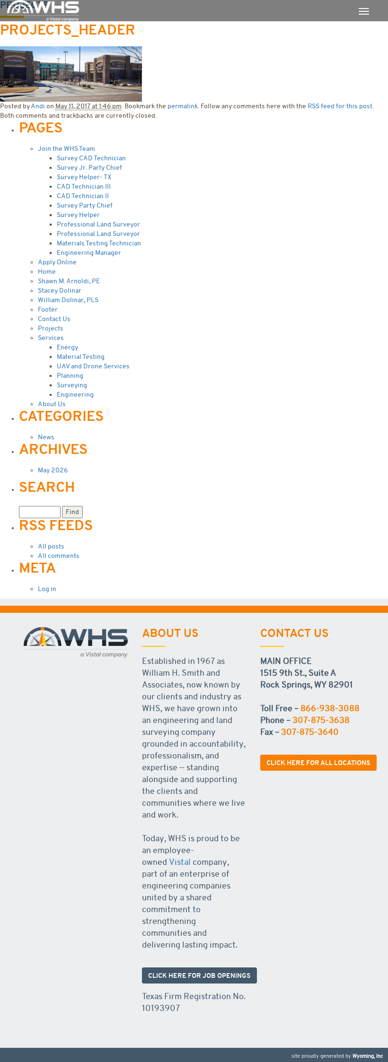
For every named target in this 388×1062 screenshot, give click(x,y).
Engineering (75, 395)
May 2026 (53, 470)
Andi (38, 106)
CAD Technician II (83, 196)
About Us (52, 404)
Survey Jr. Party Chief (89, 168)
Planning (70, 376)
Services (51, 338)
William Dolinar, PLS (68, 300)
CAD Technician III (84, 187)
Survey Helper (78, 215)
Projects (50, 328)
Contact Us (54, 319)
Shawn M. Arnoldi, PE (69, 281)
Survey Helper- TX (84, 177)
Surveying (72, 385)
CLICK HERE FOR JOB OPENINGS (199, 975)
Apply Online (57, 262)
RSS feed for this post (340, 106)
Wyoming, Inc (368, 1056)
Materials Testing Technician (99, 243)
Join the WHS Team (66, 149)
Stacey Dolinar (59, 291)
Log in (47, 589)
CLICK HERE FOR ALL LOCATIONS (318, 762)
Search (47, 487)
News (46, 437)
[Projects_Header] (71, 73)
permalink (183, 106)
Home (47, 272)
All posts (51, 546)
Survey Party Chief (85, 205)
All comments (58, 556)
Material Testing (81, 357)
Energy (67, 347)
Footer (48, 309)
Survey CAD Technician (91, 158)
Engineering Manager (89, 253)
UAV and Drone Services (93, 366)
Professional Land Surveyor (98, 224)
